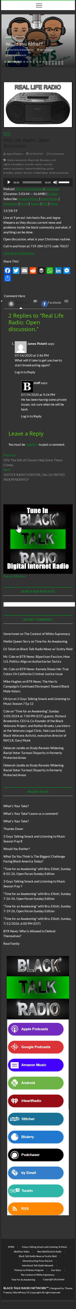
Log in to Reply (25, 372)
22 (53, 64)
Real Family (11, 943)
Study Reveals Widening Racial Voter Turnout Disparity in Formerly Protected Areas (33, 752)
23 (56, 64)
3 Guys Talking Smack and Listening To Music (44, 1246)
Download (52, 189)
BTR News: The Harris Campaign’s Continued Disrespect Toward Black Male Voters (36, 686)
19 (62, 62)
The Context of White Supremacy (47, 634)
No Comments (17, 55)
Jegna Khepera (14, 153)
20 (46, 64)
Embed (53, 194)
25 (62, 64)
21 (50, 64)
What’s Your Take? (16, 806)
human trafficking (35, 168)
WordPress (22, 302)
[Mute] (55, 182)
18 (59, 62)
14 (46, 62)
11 (37, 62)
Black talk (33, 160)
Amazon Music (28, 199)
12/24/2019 (35, 153)
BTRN (11, 1246)
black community (17, 160)
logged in (32, 444)
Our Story (56, 1270)
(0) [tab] (58, 302)
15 (50, 62)
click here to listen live (18, 253)
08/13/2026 (46, 50)
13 (43, 62)
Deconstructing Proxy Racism (38, 1260)
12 (40, 62)
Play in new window (29, 189)
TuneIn (35, 204)
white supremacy (59, 172)
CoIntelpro (17, 164)
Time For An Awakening (51, 641)
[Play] (9, 182)
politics (18, 172)
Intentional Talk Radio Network (37, 1265)
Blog (9, 37)
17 (56, 62)
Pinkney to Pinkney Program (28, 1270)
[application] (38, 182)
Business (45, 160)
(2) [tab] (26, 302)
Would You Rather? (24, 44)
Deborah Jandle (14, 748)
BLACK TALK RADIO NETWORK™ (26, 1288)
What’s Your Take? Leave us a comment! (30, 813)
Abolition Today (22, 1251)
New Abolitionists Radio (49, 1251)
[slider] (65, 182)
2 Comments (56, 153)
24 (59, 64)
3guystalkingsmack (21, 50)
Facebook (54, 302)
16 (53, 62)
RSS (45, 204)
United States (40, 172)
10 (34, 62)
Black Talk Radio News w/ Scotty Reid (46, 649)
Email (24, 204)
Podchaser (10, 204)
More (54, 204)
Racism (28, 172)
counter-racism (33, 164)
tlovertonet (11, 634)
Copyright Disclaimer (54, 1279)
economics (18, 168)
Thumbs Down (13, 829)
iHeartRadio (49, 199)
